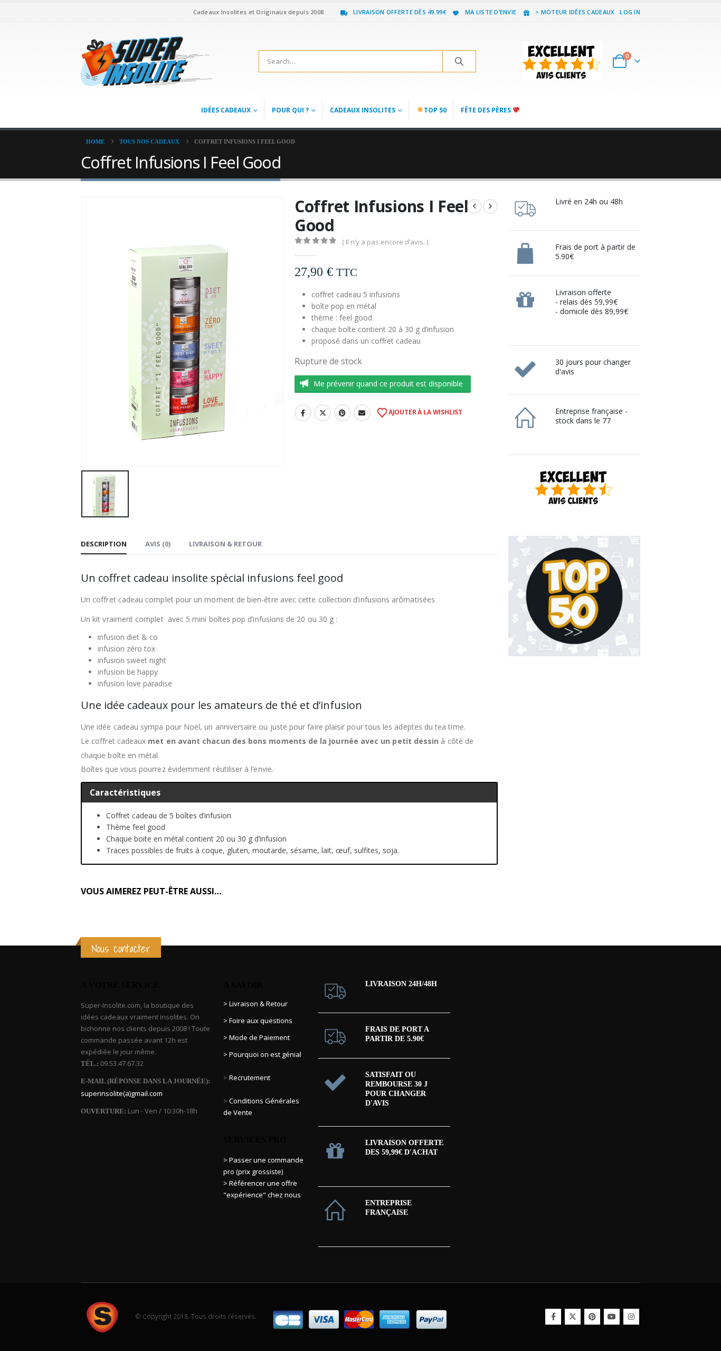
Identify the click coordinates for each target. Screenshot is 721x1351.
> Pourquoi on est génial (263, 1054)
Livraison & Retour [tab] (225, 544)
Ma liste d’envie (490, 12)
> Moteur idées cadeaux (574, 12)
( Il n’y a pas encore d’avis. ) (385, 242)
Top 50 (435, 110)
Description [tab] (104, 544)
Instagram (631, 1317)
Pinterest (342, 412)
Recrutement (249, 1077)
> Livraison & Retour (255, 1003)
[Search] (459, 61)
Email (362, 412)
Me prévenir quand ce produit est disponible (388, 384)
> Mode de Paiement (256, 1037)
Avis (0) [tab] (157, 544)
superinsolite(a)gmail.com (122, 1093)
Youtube (612, 1317)
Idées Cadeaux (226, 110)
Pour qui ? (290, 110)
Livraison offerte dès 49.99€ (399, 12)
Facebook (303, 412)
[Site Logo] (147, 61)
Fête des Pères (487, 110)
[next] (490, 206)
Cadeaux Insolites (362, 110)
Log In (630, 12)
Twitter (322, 412)
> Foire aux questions (257, 1020)
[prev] (474, 206)
